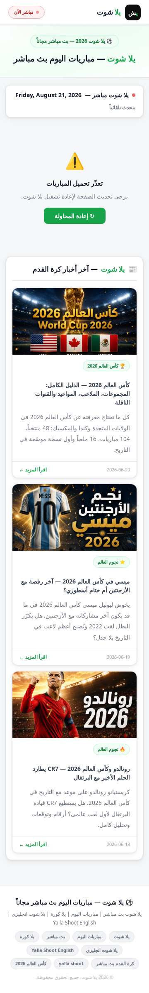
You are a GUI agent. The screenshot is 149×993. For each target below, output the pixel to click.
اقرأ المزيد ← (33, 469)
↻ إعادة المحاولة (75, 216)
